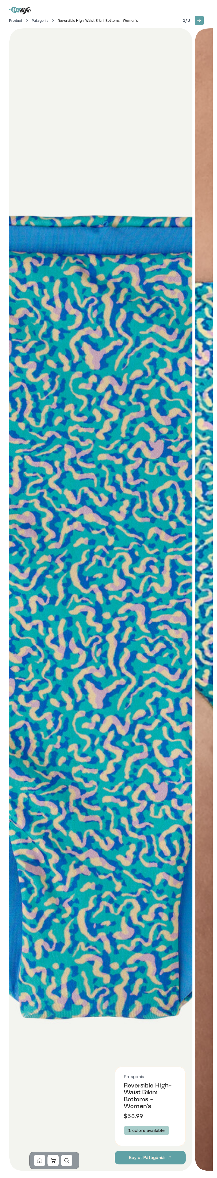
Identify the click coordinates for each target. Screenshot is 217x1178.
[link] (39, 1160)
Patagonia (40, 21)
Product (16, 21)
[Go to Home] (20, 10)
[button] (199, 20)
